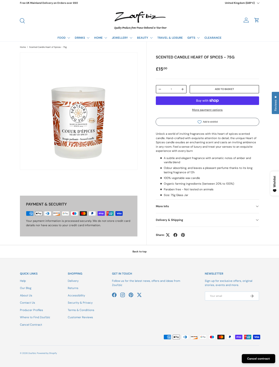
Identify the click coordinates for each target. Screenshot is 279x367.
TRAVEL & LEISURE (170, 38)
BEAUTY (142, 38)
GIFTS (191, 38)
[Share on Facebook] (175, 235)
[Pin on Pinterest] (183, 235)
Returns (73, 288)
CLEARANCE (212, 38)
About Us (26, 295)
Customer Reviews (80, 317)
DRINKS (80, 38)
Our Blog (25, 288)
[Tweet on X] (168, 235)
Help (23, 281)
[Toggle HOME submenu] (105, 37)
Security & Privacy (80, 303)
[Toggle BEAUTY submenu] (151, 37)
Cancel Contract (31, 325)
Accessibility (76, 295)
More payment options (207, 110)
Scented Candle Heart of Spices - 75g (48, 47)
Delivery (73, 281)
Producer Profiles (31, 310)
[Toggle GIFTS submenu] (198, 37)
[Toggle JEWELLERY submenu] (131, 37)
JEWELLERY (120, 38)
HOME (98, 38)
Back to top (139, 251)
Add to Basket (224, 89)
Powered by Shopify (47, 353)
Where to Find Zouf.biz (35, 317)
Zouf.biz (32, 353)
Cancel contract (258, 359)
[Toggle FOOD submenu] (68, 37)
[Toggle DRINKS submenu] (88, 37)
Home (23, 47)
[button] (257, 20)
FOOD (62, 38)
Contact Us (27, 303)
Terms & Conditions (81, 310)
